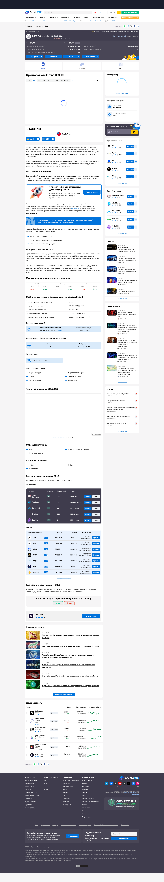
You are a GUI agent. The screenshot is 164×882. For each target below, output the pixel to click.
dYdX (37, 754)
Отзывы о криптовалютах (90, 801)
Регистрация (132, 12)
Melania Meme (40, 728)
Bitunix (46, 789)
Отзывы (82, 68)
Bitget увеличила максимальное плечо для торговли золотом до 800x (126, 249)
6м (48, 80)
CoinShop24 (67, 798)
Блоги (84, 795)
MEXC (35, 549)
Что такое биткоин (31, 780)
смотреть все (122, 183)
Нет (70, 603)
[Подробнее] (38, 31)
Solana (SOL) (29, 798)
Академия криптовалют (89, 811)
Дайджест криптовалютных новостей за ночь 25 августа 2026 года (126, 260)
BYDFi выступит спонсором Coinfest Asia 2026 (126, 292)
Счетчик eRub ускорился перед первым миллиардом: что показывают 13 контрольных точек (126, 371)
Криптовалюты (29, 17)
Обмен (71, 57)
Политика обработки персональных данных (106, 825)
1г (53, 80)
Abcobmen (66, 783)
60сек (65, 789)
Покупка (34, 57)
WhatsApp (124, 26)
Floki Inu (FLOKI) (30, 808)
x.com (106, 12)
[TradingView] (72, 80)
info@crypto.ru (135, 794)
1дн (29, 80)
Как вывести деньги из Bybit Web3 (118, 394)
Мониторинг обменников (71, 780)
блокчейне (75, 208)
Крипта (65, 792)
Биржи (41, 17)
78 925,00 (58, 561)
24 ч (76, 43)
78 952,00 (58, 572)
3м (44, 80)
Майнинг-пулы (98, 17)
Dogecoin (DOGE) (30, 801)
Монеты (28, 777)
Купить (96, 538)
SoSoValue (39, 711)
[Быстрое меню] (119, 12)
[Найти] (45, 12)
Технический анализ (58, 438)
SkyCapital (36, 508)
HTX (34, 566)
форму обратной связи (130, 792)
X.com (131, 26)
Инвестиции (90, 57)
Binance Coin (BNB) (31, 792)
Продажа (53, 57)
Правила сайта (125, 825)
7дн (34, 80)
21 (42, 756)
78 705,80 (58, 537)
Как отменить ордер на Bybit (116, 423)
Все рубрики (112, 17)
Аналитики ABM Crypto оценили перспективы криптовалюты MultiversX (68, 666)
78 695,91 (58, 549)
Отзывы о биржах (88, 798)
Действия (54, 713)
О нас (36, 825)
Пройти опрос (92, 192)
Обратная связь (45, 825)
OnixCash (35, 514)
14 (42, 750)
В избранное (121, 36)
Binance (36, 572)
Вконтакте (137, 26)
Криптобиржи (49, 777)
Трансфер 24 (67, 805)
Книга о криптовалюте (89, 814)
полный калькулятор (122, 93)
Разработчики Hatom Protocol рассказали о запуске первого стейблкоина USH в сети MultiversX (68, 656)
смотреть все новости (63, 694)
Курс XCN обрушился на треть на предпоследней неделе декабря (70, 686)
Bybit (35, 543)
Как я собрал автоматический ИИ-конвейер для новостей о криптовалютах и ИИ (127, 357)
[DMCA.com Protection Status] (82, 866)
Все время (64, 80)
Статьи (86, 17)
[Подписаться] (134, 132)
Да (59, 603)
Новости (75, 17)
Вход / (126, 12)
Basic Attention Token (40, 745)
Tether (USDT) (29, 786)
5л (57, 80)
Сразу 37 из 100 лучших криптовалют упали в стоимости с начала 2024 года (70, 636)
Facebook (134, 26)
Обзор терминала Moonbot (116, 400)
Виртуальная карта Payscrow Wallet (118, 416)
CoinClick (35, 520)
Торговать (130, 146)
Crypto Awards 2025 (131, 17)
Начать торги (90, 616)
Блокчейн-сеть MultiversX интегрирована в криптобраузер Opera (70, 676)
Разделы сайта (88, 777)
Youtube (95, 12)
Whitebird (66, 801)
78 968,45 (58, 555)
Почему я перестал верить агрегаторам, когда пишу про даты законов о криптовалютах (127, 343)
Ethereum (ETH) (29, 783)
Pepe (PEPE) (28, 805)
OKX (34, 537)
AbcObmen (36, 502)
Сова (64, 795)
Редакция (55, 825)
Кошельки (64, 17)
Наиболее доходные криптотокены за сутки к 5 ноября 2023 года (70, 646)
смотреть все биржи (64, 578)
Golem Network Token (40, 719)
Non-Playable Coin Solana (40, 736)
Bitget (35, 561)
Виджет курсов (87, 817)
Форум (84, 805)
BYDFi (35, 555)
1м (39, 80)
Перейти (131, 196)
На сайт (87, 496)
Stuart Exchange (35, 496)
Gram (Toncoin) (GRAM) (32, 795)
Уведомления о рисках (85, 825)
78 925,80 (58, 543)
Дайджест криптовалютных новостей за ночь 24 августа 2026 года (126, 271)
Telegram (100, 12)
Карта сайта (86, 808)
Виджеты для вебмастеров (68, 825)
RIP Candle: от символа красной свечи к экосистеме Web (126, 314)
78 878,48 (58, 566)
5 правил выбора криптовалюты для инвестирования (65, 188)
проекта (58, 330)
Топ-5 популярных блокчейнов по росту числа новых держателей (127, 282)
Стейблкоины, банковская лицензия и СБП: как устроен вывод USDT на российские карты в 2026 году (127, 328)
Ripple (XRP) (28, 789)
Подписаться (124, 838)
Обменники (52, 17)
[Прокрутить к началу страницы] (159, 870)
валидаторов (69, 220)
